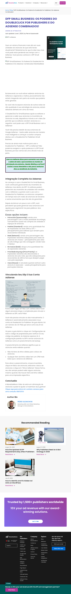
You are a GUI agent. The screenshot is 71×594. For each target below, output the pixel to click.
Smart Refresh (23, 565)
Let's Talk (35, 521)
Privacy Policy (34, 554)
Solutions (28, 3)
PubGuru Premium (22, 541)
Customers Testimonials (44, 544)
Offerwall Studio (24, 574)
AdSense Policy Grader (23, 579)
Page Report (23, 568)
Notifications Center (44, 553)
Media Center (44, 550)
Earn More (62, 3)
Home (7, 10)
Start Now (11, 590)
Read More (9, 454)
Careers (32, 552)
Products (20, 3)
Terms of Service (33, 557)
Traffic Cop (22, 551)
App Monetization (23, 558)
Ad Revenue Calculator (44, 561)
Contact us (33, 543)
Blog (11, 10)
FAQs (32, 545)
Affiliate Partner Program (34, 548)
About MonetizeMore (34, 539)
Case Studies (44, 548)
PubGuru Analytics (22, 562)
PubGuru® (22, 549)
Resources (43, 3)
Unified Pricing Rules (23, 571)
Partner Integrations (44, 557)
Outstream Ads (23, 576)
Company (36, 3)
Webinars (43, 541)
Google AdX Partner (23, 554)
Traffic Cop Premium (22, 545)
